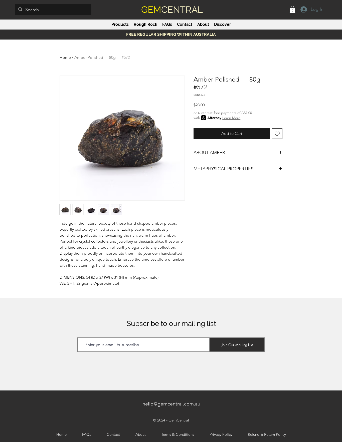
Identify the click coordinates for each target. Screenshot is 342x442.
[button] (292, 9)
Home (65, 57)
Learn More (231, 118)
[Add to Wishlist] (277, 133)
